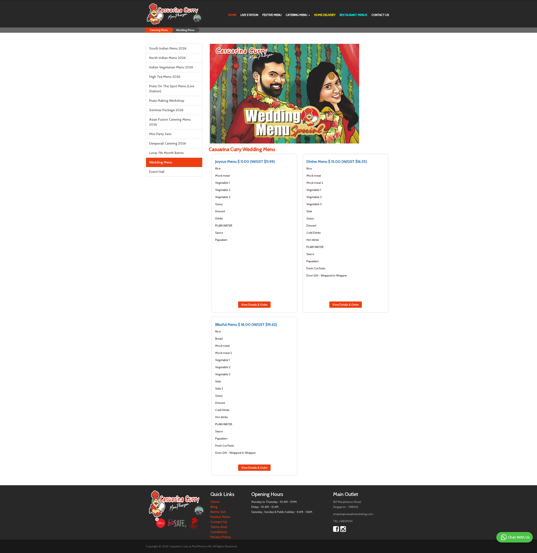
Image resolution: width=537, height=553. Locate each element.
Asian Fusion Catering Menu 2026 (170, 122)
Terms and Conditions (218, 529)
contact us (218, 522)
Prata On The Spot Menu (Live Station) (171, 88)
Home (232, 15)
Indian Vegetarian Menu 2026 (171, 67)
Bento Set (218, 512)
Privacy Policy (220, 537)
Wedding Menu (185, 30)
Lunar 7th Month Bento (166, 153)
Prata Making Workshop (166, 101)
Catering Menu (297, 15)
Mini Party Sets (160, 134)
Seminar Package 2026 (166, 110)
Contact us (380, 15)
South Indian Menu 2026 (167, 48)
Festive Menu (272, 15)
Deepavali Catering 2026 (167, 143)
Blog (213, 507)
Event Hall (156, 172)
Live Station (249, 15)
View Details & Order (254, 304)
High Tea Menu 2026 (164, 77)
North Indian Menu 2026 (167, 58)
